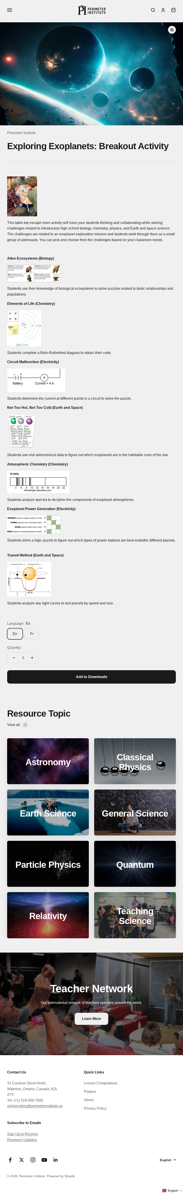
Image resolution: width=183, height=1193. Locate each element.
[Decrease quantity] (13, 657)
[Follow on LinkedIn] (56, 1160)
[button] (172, 1190)
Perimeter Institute (21, 133)
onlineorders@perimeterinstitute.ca (34, 1106)
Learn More (91, 1019)
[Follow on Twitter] (22, 1160)
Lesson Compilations (100, 1083)
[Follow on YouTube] (44, 1160)
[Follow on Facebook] (10, 1160)
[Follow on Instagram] (33, 1160)
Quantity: (14, 647)
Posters (90, 1092)
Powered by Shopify (61, 1176)
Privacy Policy (95, 1108)
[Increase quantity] (32, 657)
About (88, 1100)
